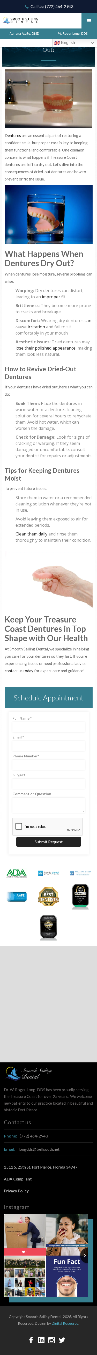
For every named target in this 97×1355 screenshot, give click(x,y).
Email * (18, 737)
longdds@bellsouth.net (31, 1149)
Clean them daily (31, 534)
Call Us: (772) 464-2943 (52, 6)
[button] (89, 20)
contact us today (19, 670)
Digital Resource (65, 1323)
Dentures (13, 135)
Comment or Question (31, 794)
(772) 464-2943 (26, 1135)
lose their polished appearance (46, 348)
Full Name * (22, 718)
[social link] (31, 1340)
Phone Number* (25, 756)
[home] (19, 18)
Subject (18, 775)
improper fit (53, 297)
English (67, 42)
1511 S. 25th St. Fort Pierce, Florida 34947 (41, 1167)
